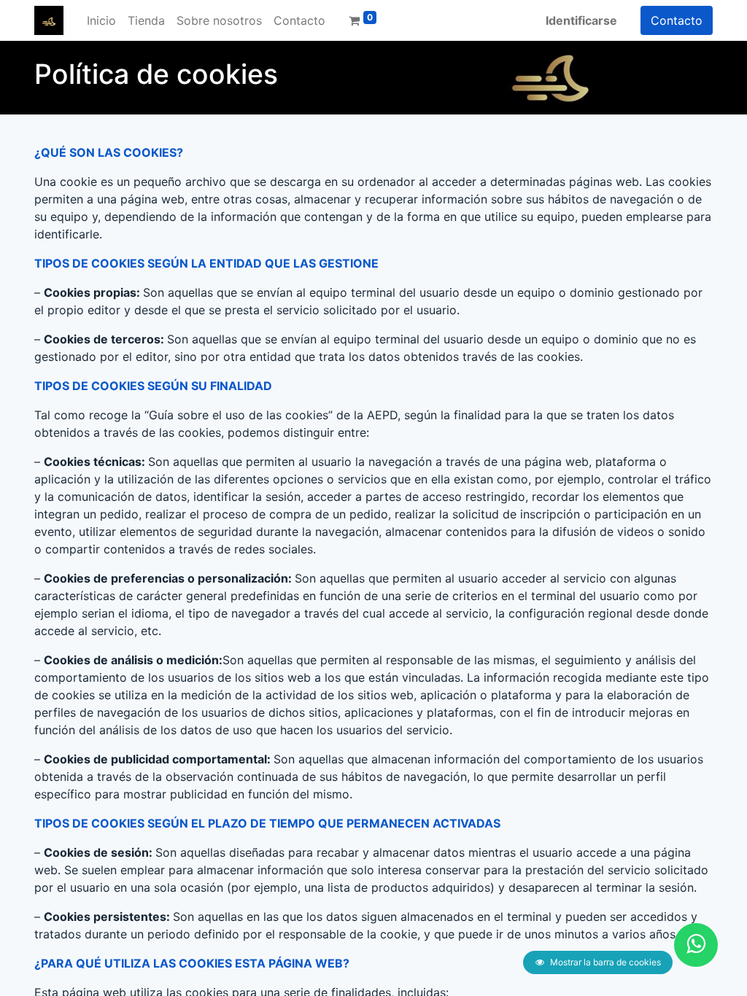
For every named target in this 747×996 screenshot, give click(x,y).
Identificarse (581, 20)
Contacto (677, 20)
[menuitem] (101, 20)
